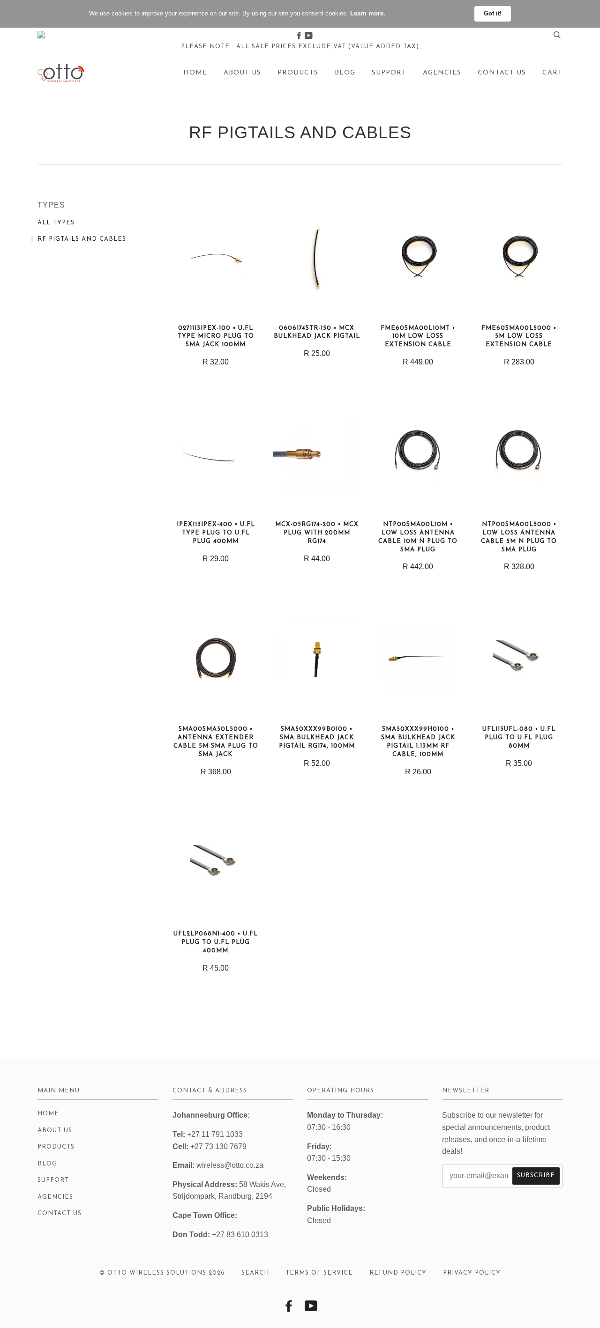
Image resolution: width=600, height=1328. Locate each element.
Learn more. (367, 13)
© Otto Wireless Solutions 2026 (162, 1273)
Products (298, 72)
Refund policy (398, 1273)
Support (389, 72)
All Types (56, 223)
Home (195, 72)
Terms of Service (319, 1273)
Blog (345, 72)
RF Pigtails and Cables (82, 239)
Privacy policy (472, 1273)
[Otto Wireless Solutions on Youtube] (309, 36)
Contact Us (502, 72)
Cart (552, 72)
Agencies (442, 72)
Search (255, 1273)
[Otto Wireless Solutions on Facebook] (300, 36)
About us (242, 72)
